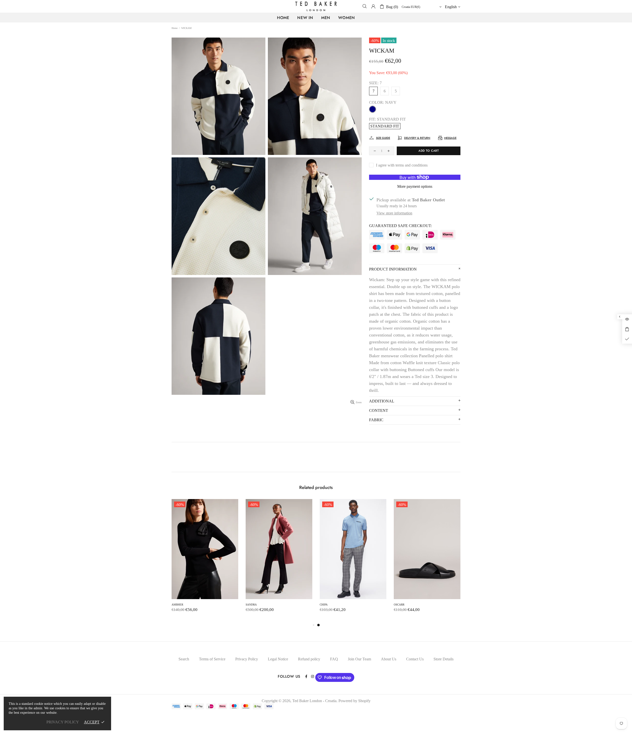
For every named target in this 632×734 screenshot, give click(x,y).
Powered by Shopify (354, 701)
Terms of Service (212, 659)
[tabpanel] (205, 560)
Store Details (444, 659)
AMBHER (325, 604)
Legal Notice (278, 659)
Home (175, 28)
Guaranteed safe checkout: (400, 226)
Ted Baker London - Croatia (316, 6)
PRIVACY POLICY (62, 722)
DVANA (176, 604)
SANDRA (399, 604)
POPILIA (251, 604)
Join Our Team (359, 659)
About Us (388, 659)
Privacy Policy (246, 659)
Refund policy (309, 659)
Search (183, 659)
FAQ (334, 659)
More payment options (414, 186)
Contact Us (415, 659)
